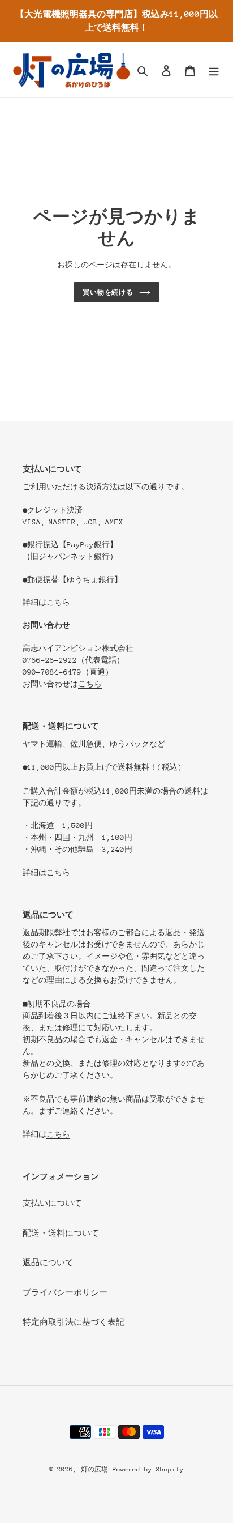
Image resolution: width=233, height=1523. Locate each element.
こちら (58, 602)
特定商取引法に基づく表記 (73, 1321)
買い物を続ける (108, 292)
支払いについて (52, 1203)
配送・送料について (61, 1233)
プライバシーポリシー (65, 1292)
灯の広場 (94, 1469)
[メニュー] (214, 70)
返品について (48, 1262)
